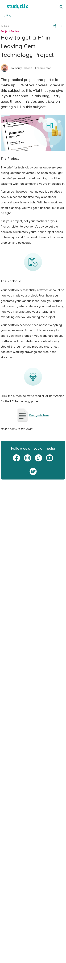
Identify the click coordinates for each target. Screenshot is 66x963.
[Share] (54, 25)
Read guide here (39, 415)
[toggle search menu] (61, 6)
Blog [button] (8, 15)
